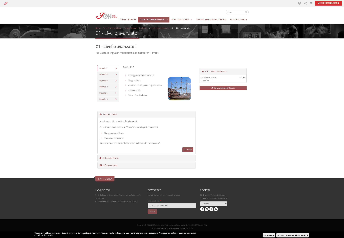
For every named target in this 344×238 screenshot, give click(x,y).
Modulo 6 (103, 99)
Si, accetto (269, 235)
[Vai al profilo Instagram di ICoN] (207, 209)
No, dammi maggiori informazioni (292, 235)
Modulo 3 (103, 80)
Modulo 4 (103, 86)
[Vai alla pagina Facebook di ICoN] (202, 209)
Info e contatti (109, 165)
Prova (189, 149)
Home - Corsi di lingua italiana (108, 28)
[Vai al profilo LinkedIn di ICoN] (216, 209)
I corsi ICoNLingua (127, 20)
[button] (299, 3)
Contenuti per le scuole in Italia (211, 20)
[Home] (108, 15)
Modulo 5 (103, 93)
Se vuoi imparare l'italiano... (153, 20)
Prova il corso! (109, 114)
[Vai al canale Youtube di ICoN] (211, 209)
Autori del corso (110, 158)
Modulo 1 (103, 68)
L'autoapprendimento (159, 28)
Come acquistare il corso (224, 88)
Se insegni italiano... (181, 20)
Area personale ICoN (328, 3)
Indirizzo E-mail (154, 201)
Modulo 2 (103, 74)
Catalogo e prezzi (238, 20)
